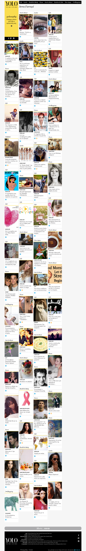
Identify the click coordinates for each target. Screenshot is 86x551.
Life (21, 2)
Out (29, 539)
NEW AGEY (25, 542)
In (30, 539)
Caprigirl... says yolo (44, 544)
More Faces (39, 537)
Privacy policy (24, 549)
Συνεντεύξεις (33, 537)
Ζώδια (29, 542)
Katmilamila (36, 544)
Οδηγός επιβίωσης (31, 540)
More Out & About (40, 539)
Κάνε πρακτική (44, 540)
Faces (41, 2)
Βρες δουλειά (38, 540)
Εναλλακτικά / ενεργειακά (36, 542)
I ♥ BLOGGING (24, 544)
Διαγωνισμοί (44, 533)
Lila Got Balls (31, 544)
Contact (31, 549)
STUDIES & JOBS (23, 541)
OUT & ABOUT (24, 539)
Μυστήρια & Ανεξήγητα (46, 542)
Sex (35, 533)
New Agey (68, 2)
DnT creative (64, 549)
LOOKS (25, 534)
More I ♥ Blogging (56, 544)
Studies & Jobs (58, 2)
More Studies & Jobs (63, 540)
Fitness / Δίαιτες (31, 536)
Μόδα (29, 534)
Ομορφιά (33, 534)
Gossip (29, 537)
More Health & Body (48, 536)
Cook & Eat (34, 539)
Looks (25, 2)
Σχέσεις (32, 533)
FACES (26, 538)
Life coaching (39, 533)
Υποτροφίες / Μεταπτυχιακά (53, 540)
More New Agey (54, 542)
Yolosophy (50, 544)
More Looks (37, 534)
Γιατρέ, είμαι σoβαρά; (39, 536)
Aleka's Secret (63, 544)
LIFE (26, 533)
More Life (50, 533)
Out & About (48, 2)
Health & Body (33, 2)
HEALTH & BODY (23, 536)
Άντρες (29, 533)
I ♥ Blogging (77, 2)
